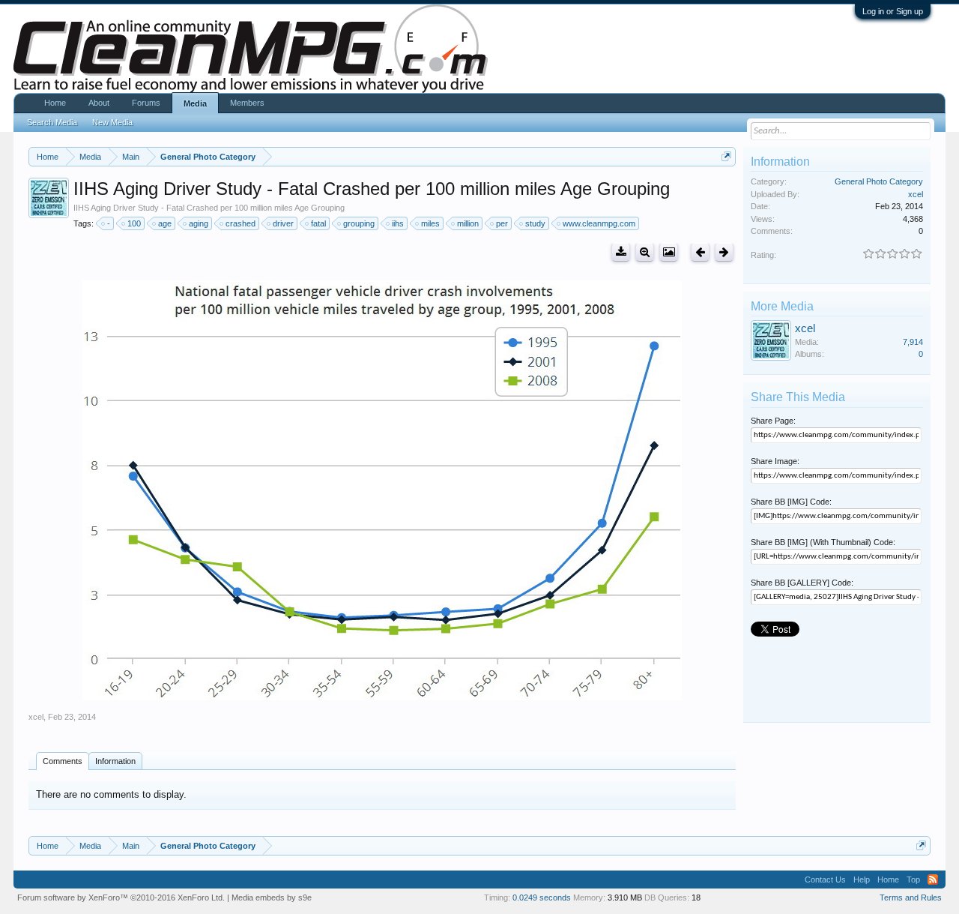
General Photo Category (879, 181)
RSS (933, 879)
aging (198, 223)
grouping (359, 223)
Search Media (52, 122)
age (165, 223)
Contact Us (825, 879)
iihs (398, 223)
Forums (146, 102)
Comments (62, 761)
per (502, 223)
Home (55, 102)
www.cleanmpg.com (599, 223)
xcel (35, 716)
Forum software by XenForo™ (121, 897)
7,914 (913, 341)
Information (115, 761)
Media (195, 103)
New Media (112, 122)
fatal (318, 223)
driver (283, 223)
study (535, 223)
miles (430, 223)
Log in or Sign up (892, 11)
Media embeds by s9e (272, 897)
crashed (240, 223)
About (98, 102)
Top (913, 879)
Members (247, 102)
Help (861, 879)
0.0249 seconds (541, 897)
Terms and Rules (911, 897)
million (468, 223)
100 (134, 223)
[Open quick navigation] (726, 156)
